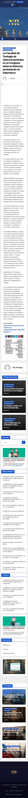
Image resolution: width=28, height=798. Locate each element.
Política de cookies (8, 653)
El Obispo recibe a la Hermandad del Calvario (13, 408)
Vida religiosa (15, 728)
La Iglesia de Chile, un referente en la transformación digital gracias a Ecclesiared (13, 478)
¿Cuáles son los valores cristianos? (13, 511)
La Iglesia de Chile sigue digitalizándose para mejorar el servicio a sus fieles (12, 499)
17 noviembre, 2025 (11, 699)
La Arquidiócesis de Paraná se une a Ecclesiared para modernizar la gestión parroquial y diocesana (14, 536)
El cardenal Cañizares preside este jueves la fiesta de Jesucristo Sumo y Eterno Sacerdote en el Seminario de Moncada (9, 346)
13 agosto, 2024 (10, 735)
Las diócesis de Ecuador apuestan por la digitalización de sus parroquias (13, 517)
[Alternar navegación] (15, 39)
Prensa (13, 78)
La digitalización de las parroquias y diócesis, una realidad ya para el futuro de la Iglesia (13, 485)
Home (6, 790)
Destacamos (7, 710)
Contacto (5, 649)
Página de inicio (19, 790)
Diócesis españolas (7, 50)
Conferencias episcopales (10, 690)
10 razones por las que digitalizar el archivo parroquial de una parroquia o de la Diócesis (14, 549)
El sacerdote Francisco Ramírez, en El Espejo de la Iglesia (14, 391)
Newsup (23, 784)
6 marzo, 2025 (9, 717)
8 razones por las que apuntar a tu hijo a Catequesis (13, 732)
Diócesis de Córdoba (9, 384)
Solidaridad (7, 728)
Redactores (6, 645)
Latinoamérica (7, 692)
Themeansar (14, 787)
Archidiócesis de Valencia (9, 48)
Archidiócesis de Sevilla (9, 418)
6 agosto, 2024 (10, 753)
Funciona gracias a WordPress (9, 784)
